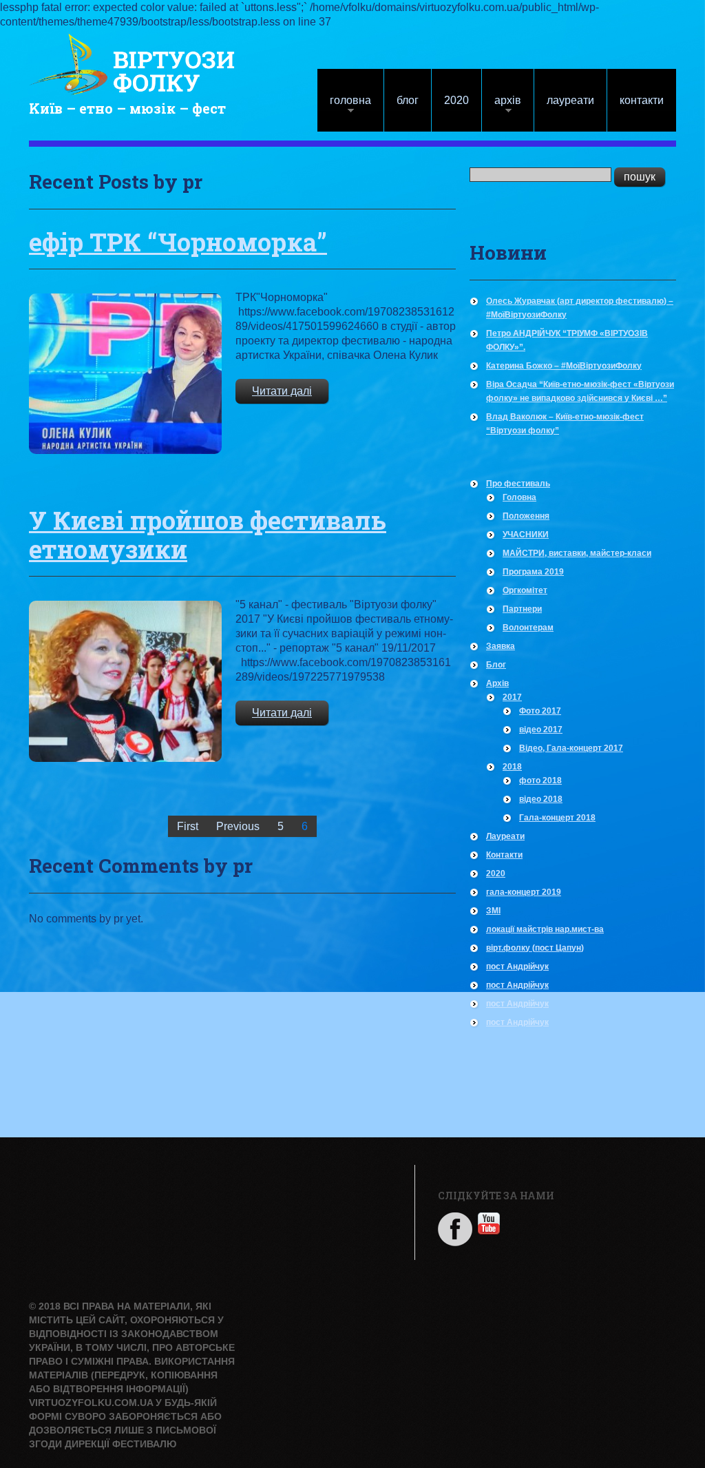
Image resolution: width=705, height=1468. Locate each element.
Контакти (642, 100)
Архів (501, 107)
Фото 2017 (540, 711)
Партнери (522, 609)
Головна (344, 107)
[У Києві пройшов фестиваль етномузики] (125, 681)
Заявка (500, 646)
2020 (456, 100)
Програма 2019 (533, 572)
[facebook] (455, 1228)
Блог (408, 100)
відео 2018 (540, 799)
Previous (238, 826)
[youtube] (489, 1222)
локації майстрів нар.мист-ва (545, 929)
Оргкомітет (525, 590)
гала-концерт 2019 (523, 892)
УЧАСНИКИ (526, 534)
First (187, 826)
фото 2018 (540, 780)
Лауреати (570, 100)
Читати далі (282, 391)
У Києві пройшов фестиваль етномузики (207, 535)
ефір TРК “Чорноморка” (178, 241)
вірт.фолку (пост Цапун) (535, 948)
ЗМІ (493, 911)
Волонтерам (528, 627)
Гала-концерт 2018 (557, 818)
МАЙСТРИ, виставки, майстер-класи (577, 553)
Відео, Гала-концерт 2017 (571, 748)
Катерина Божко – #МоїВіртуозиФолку (564, 366)
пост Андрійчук (517, 966)
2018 (512, 767)
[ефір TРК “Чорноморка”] (125, 373)
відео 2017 (540, 729)
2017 (512, 697)
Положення (526, 516)
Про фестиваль (518, 483)
